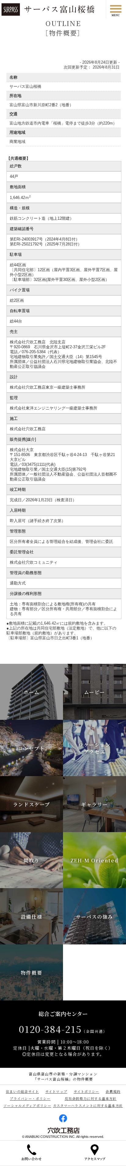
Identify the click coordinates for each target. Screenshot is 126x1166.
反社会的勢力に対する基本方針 (91, 1098)
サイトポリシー (86, 1091)
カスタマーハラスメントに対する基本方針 (88, 1105)
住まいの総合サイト (22, 1091)
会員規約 (113, 1091)
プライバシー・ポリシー (30, 1098)
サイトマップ (56, 1091)
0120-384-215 (63, 1029)
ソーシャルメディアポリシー (27, 1105)
